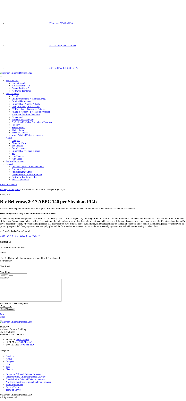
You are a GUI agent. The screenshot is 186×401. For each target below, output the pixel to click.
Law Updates (13, 189)
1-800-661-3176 (26, 344)
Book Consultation (8, 184)
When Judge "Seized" (30, 236)
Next (2, 317)
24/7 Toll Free (63, 68)
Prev (2, 314)
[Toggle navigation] (1, 76)
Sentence (16, 236)
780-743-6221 (25, 342)
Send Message (7, 309)
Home (3, 189)
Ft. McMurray (62, 45)
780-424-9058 (22, 339)
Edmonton (61, 23)
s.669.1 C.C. (6, 236)
